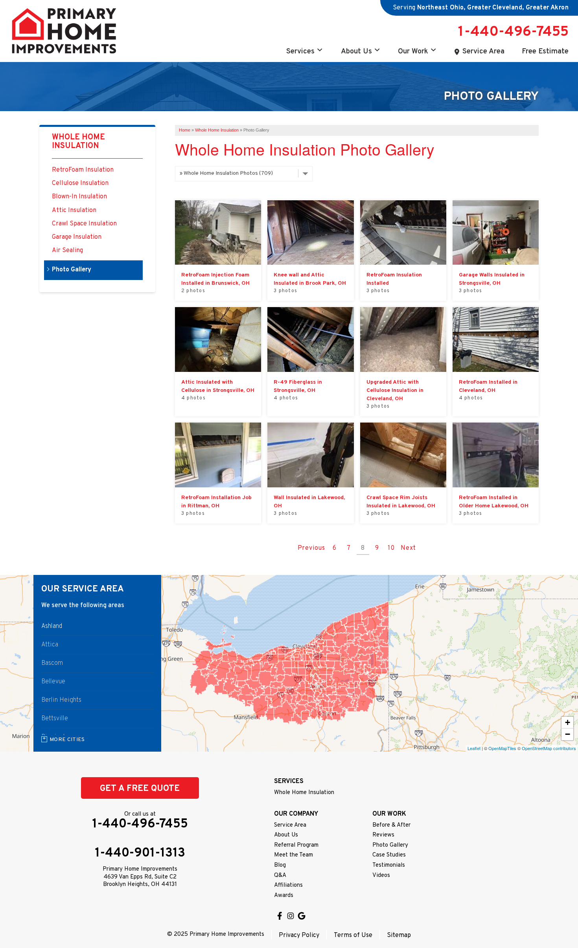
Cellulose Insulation (80, 183)
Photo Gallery (71, 270)
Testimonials (388, 865)
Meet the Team (293, 855)
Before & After (391, 825)
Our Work (413, 51)
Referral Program (296, 845)
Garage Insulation (76, 237)
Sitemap (399, 935)
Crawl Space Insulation (84, 224)
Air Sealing (67, 250)
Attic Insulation (74, 210)
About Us (356, 51)
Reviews (383, 835)
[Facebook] (279, 916)
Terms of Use (353, 935)
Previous (311, 548)
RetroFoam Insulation (83, 170)
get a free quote (140, 788)
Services (300, 51)
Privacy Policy (299, 935)
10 (391, 548)
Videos (381, 875)
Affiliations (288, 885)
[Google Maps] (301, 916)
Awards (283, 895)
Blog (280, 865)
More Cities (67, 739)
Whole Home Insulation (78, 141)
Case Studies (389, 855)
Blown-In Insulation (79, 197)
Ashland (51, 626)
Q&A (280, 875)
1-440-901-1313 (140, 853)
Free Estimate (545, 51)
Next (408, 548)
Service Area (483, 51)
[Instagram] (290, 916)
